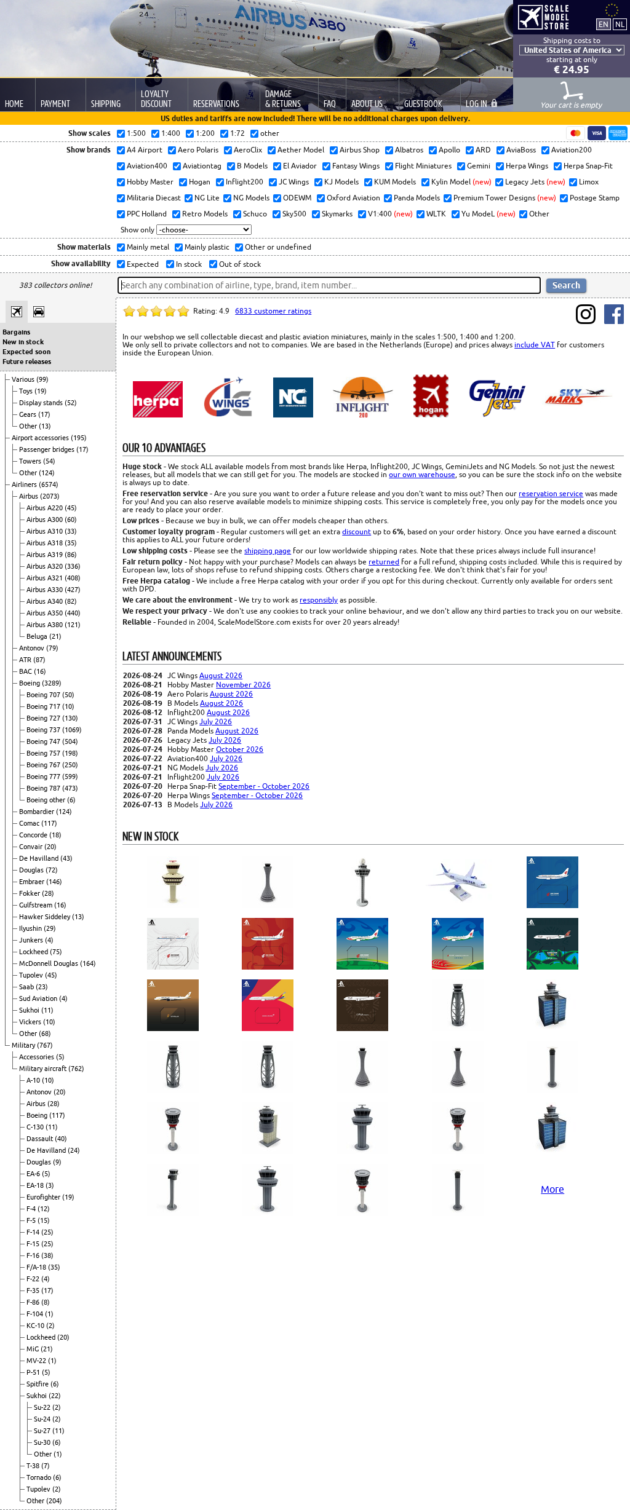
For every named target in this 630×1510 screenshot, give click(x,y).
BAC (26, 671)
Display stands (42, 402)
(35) (71, 543)
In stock (188, 264)
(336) (73, 566)
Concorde (34, 835)
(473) (70, 788)
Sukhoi (30, 1010)
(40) (61, 1138)
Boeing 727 (44, 718)
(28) (48, 893)
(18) (55, 835)
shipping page (267, 551)
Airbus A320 (45, 566)
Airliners (25, 484)
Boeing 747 (44, 741)
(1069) (72, 729)
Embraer (32, 881)
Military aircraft (43, 1068)
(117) (49, 823)
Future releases (26, 361)
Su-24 (43, 1419)
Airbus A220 (45, 508)
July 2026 (215, 721)
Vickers (31, 1022)
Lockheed (34, 951)
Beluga (37, 636)
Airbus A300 (45, 519)
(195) (79, 437)
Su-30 (43, 1442)
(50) (68, 694)
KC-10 (36, 1325)
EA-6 (34, 1173)
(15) (44, 1220)
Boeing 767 (44, 765)
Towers (31, 461)
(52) (71, 402)
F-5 (32, 1220)
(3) (50, 1185)
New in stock (23, 342)
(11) (47, 1010)
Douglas (32, 870)
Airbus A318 (45, 543)
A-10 (34, 1080)
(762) (76, 1068)
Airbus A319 (45, 554)
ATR (26, 659)
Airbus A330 (45, 589)
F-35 (33, 1290)
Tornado (39, 1477)
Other (29, 426)
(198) (70, 753)
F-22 (33, 1279)
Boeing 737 (44, 729)
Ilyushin (31, 928)
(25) (47, 1232)
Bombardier (37, 811)
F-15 (33, 1243)
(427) (73, 589)
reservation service (551, 493)
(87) (39, 659)
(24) (74, 1150)
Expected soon (26, 351)
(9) (57, 1162)
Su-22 (43, 1407)
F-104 (35, 1314)
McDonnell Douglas (49, 963)
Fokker (30, 893)
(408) (73, 578)
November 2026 (243, 685)
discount (356, 532)
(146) (54, 881)
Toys (26, 391)
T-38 (33, 1465)
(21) (55, 636)
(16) (40, 671)
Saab (27, 986)
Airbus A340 (45, 601)
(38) (47, 1255)
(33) (71, 531)
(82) (71, 601)
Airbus (29, 496)
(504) (70, 741)
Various (24, 379)
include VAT (534, 345)
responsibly (319, 600)
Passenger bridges (47, 449)
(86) (71, 554)
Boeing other (46, 800)
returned (384, 562)
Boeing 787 (44, 788)
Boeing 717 (44, 706)
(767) (45, 1045)
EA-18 (36, 1185)
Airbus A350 (45, 613)
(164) (88, 963)
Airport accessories (41, 437)
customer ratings (273, 311)
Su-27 (43, 1430)
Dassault (40, 1138)
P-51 (34, 1372)
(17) (44, 414)
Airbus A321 (45, 578)
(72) (52, 870)
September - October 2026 (263, 786)
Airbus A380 (45, 624)
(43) (66, 858)
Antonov (32, 648)
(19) (40, 391)
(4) (49, 940)
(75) (56, 951)
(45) (71, 508)
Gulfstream (36, 905)
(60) (71, 519)
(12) (44, 1208)
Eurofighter (44, 1197)
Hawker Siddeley (45, 916)
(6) (71, 800)
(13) (45, 426)
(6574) (48, 484)
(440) (73, 613)
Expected (142, 264)
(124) (47, 472)
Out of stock (239, 264)
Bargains (16, 332)
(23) (42, 986)
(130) (70, 718)
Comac (30, 823)
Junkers (32, 940)
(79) (52, 648)
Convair (31, 846)
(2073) (50, 496)
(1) (49, 1314)
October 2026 (239, 749)
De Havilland (39, 858)
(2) (50, 1325)
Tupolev (32, 975)
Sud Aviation (39, 998)
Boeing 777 (44, 776)
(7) (45, 1465)
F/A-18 (37, 1267)
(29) (50, 928)
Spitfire (38, 1384)
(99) (42, 379)
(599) (70, 776)
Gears (28, 414)
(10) (68, 706)
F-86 (33, 1302)
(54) (49, 461)
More (552, 1189)
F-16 (33, 1255)
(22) (55, 1395)
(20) (50, 846)
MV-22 (37, 1360)
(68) (45, 1033)
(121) (73, 624)
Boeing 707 (44, 694)
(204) (54, 1500)
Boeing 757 (44, 753)
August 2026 (220, 675)
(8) (45, 1302)
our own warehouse (422, 474)
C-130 (36, 1127)
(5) (60, 1057)
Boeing (30, 683)
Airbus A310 (45, 531)
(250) (70, 765)
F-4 (32, 1208)
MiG (33, 1349)
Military (24, 1045)
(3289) (52, 683)
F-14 (33, 1232)
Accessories (37, 1057)
